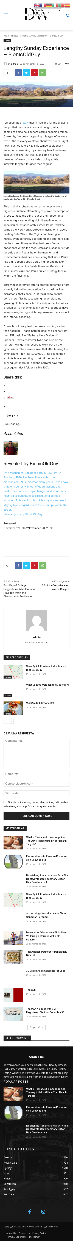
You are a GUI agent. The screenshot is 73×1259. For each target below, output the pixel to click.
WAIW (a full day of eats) (40, 703)
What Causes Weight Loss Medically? (47, 684)
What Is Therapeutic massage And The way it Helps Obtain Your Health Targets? (46, 841)
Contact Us (24, 1233)
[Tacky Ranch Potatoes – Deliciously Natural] (13, 957)
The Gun (31, 989)
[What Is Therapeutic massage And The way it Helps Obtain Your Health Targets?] (13, 842)
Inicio (6, 35)
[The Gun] (13, 995)
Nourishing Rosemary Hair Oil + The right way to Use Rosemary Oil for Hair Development (47, 879)
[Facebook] (18, 72)
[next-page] (11, 721)
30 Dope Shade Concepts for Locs (45, 970)
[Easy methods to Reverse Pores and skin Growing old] (13, 861)
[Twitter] (26, 72)
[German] (49, 5)
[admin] (6, 64)
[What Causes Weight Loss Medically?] (13, 690)
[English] (37, 5)
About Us (11, 1233)
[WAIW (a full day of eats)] (13, 708)
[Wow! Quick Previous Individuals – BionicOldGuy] (13, 672)
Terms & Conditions (16, 1236)
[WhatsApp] (42, 72)
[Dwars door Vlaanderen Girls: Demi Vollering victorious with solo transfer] (13, 938)
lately (25, 122)
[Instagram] (43, 1212)
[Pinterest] (34, 72)
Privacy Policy (39, 1233)
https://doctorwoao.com (36, 642)
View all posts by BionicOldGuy (23, 514)
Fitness (14, 35)
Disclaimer (34, 1236)
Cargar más (35, 1027)
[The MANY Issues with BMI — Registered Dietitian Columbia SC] (13, 1014)
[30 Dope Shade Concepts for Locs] (13, 976)
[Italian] (55, 5)
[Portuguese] (61, 5)
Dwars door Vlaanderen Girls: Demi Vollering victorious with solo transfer (46, 936)
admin (14, 63)
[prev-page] (6, 721)
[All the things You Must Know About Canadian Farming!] (13, 919)
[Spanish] (67, 5)
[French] (43, 5)
